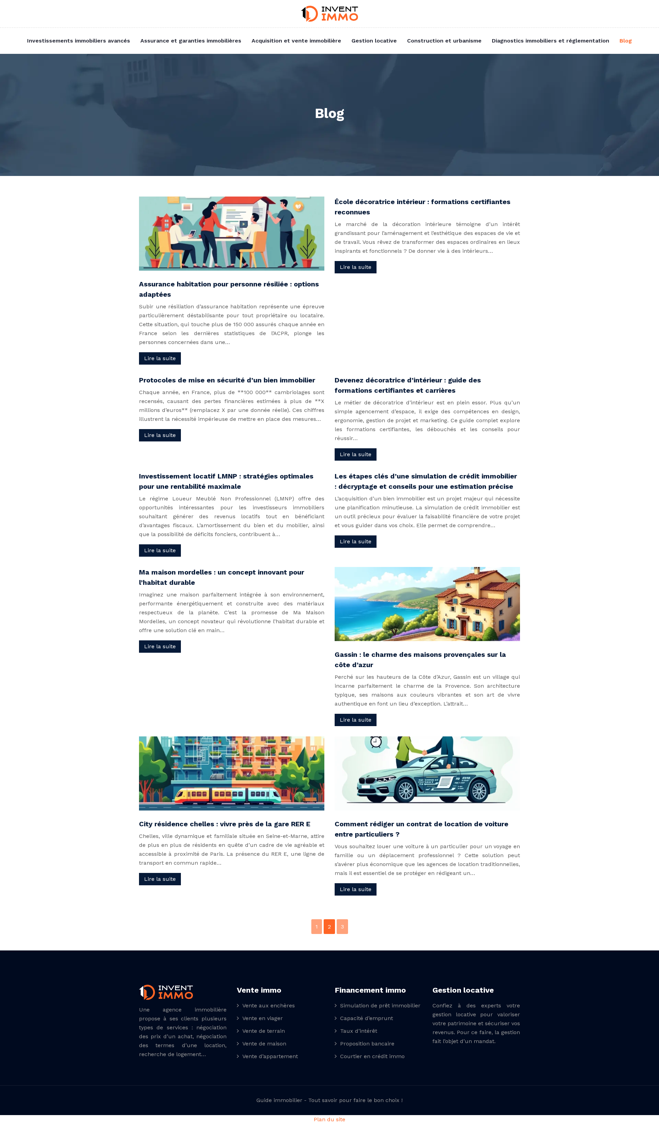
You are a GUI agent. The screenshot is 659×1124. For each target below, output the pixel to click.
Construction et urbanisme (444, 40)
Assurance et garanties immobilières (190, 40)
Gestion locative (374, 40)
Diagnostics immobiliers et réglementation (550, 40)
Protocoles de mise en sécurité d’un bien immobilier (227, 380)
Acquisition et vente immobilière (296, 40)
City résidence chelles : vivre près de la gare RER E (224, 824)
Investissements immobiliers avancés (78, 40)
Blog (626, 40)
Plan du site (329, 1119)
